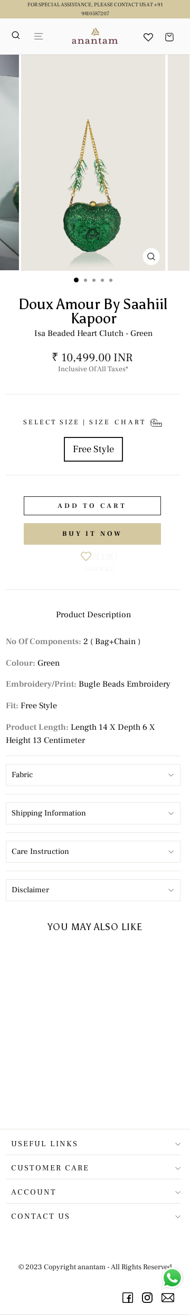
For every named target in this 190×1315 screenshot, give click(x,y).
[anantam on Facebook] (129, 1298)
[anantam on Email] (169, 1298)
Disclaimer (30, 890)
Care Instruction (40, 852)
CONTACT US (40, 1216)
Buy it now (92, 533)
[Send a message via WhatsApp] (172, 1278)
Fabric (22, 775)
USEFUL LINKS (44, 1144)
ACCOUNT (33, 1192)
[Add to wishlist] (67, 960)
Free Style (93, 449)
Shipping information (49, 813)
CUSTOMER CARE (50, 1168)
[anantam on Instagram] (149, 1298)
